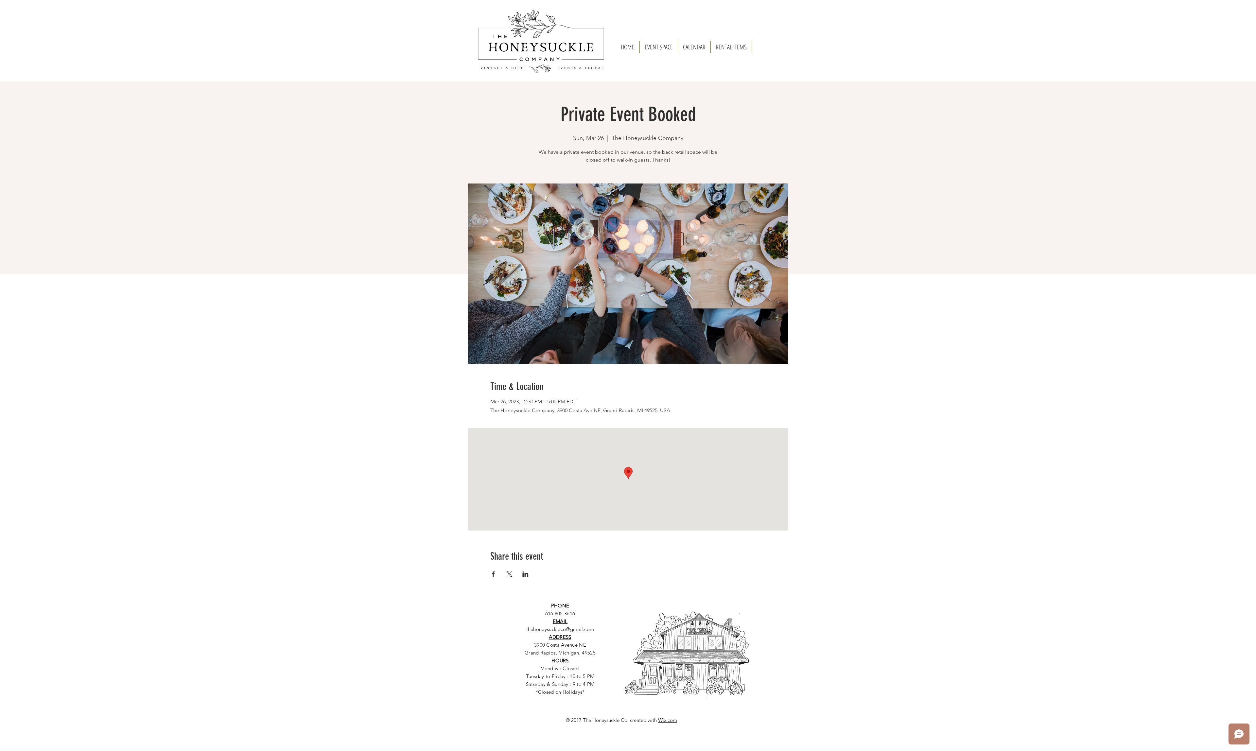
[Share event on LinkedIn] (525, 574)
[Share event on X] (509, 574)
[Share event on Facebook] (493, 574)
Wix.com (667, 720)
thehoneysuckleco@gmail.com (560, 629)
